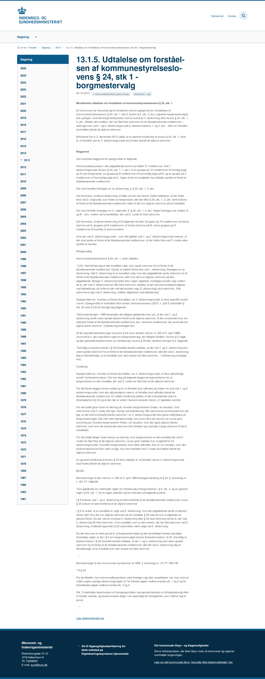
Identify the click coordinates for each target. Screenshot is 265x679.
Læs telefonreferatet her (90, 618)
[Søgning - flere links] (35, 37)
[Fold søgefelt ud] (243, 15)
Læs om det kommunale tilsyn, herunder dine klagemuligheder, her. (193, 662)
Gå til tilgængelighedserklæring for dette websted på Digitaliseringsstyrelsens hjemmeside (105, 650)
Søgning (23, 37)
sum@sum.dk (39, 665)
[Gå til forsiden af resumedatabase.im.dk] (39, 15)
